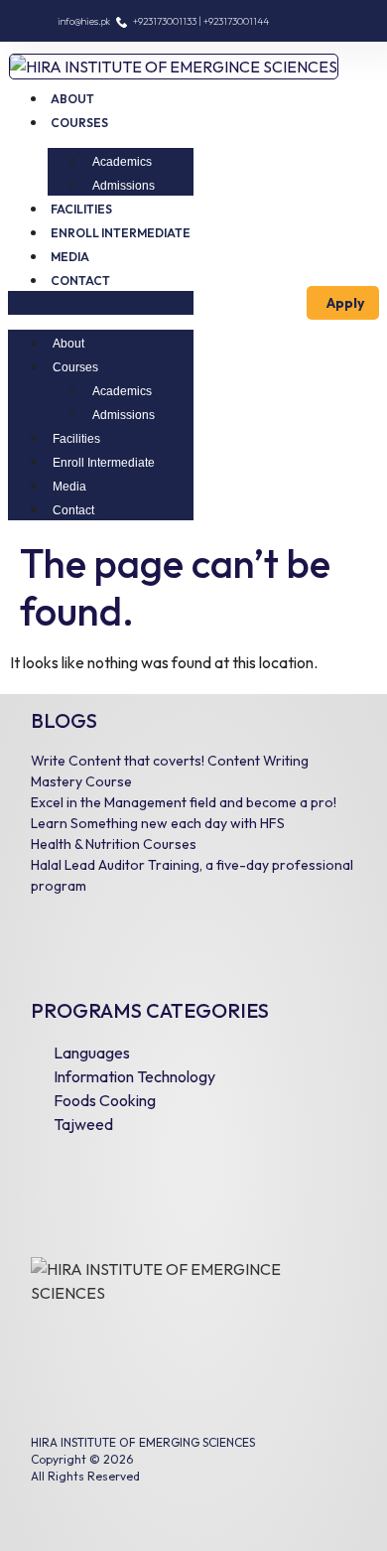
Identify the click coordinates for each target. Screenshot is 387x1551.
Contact (80, 280)
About (72, 98)
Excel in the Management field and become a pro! (183, 802)
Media (70, 256)
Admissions (123, 186)
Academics (122, 162)
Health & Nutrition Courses (113, 844)
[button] (101, 303)
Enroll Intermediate (121, 232)
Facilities (81, 209)
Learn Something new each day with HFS (158, 823)
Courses (79, 122)
